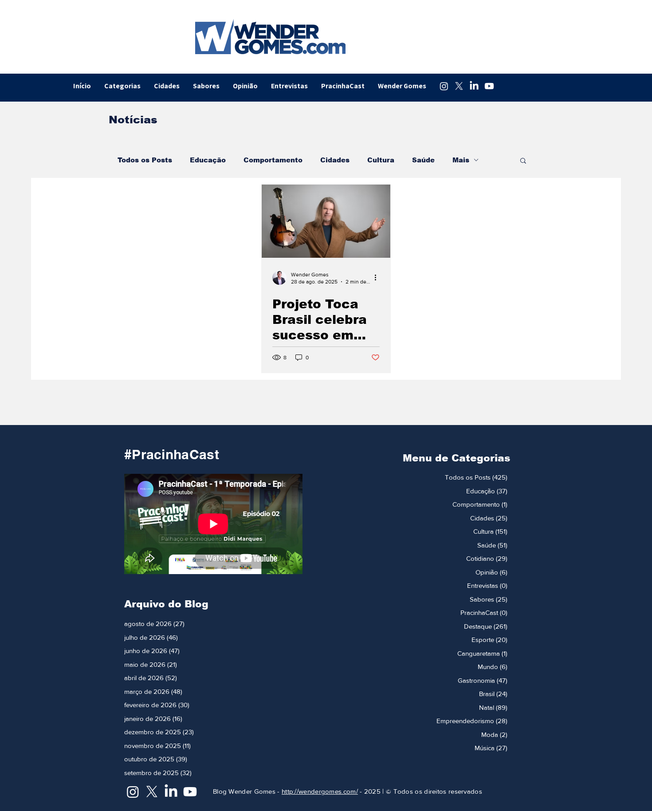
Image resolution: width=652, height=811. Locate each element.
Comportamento (273, 160)
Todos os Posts (145, 160)
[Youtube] (489, 86)
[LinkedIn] (474, 86)
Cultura (380, 160)
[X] (459, 86)
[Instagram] (444, 86)
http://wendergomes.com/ (320, 791)
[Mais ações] (378, 277)
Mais (460, 160)
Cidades (335, 160)
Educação (208, 160)
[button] (523, 161)
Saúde (423, 160)
